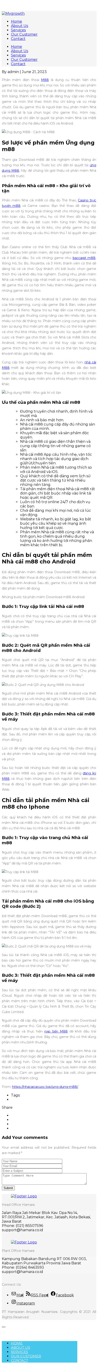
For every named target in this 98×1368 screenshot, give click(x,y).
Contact (18, 39)
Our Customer (24, 34)
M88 (45, 80)
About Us (19, 26)
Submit (8, 1188)
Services (18, 30)
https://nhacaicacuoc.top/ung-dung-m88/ (45, 1087)
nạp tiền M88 (56, 1031)
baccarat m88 (84, 258)
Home (16, 21)
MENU (9, 1330)
